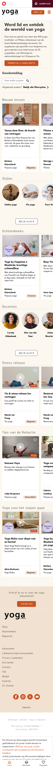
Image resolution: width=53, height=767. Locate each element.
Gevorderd (30, 497)
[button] (42, 3)
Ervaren (31, 296)
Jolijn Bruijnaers (12, 494)
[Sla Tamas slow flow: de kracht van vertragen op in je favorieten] (35, 107)
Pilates (46, 168)
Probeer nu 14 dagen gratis (21, 63)
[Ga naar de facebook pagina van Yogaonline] (16, 696)
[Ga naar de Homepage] (10, 12)
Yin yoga (47, 296)
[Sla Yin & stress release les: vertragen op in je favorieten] (35, 370)
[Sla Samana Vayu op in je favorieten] (35, 440)
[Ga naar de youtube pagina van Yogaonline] (37, 696)
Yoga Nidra (9, 573)
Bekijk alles (25, 221)
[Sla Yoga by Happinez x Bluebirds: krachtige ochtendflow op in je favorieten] (35, 238)
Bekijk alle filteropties (34, 87)
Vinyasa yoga (10, 168)
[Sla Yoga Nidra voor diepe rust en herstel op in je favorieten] (35, 515)
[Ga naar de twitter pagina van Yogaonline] (30, 696)
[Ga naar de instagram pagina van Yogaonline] (23, 696)
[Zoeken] (27, 80)
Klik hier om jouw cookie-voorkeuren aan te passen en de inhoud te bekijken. (23, 750)
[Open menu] (48, 12)
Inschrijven (26, 603)
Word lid (38, 12)
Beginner (31, 168)
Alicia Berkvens (11, 569)
